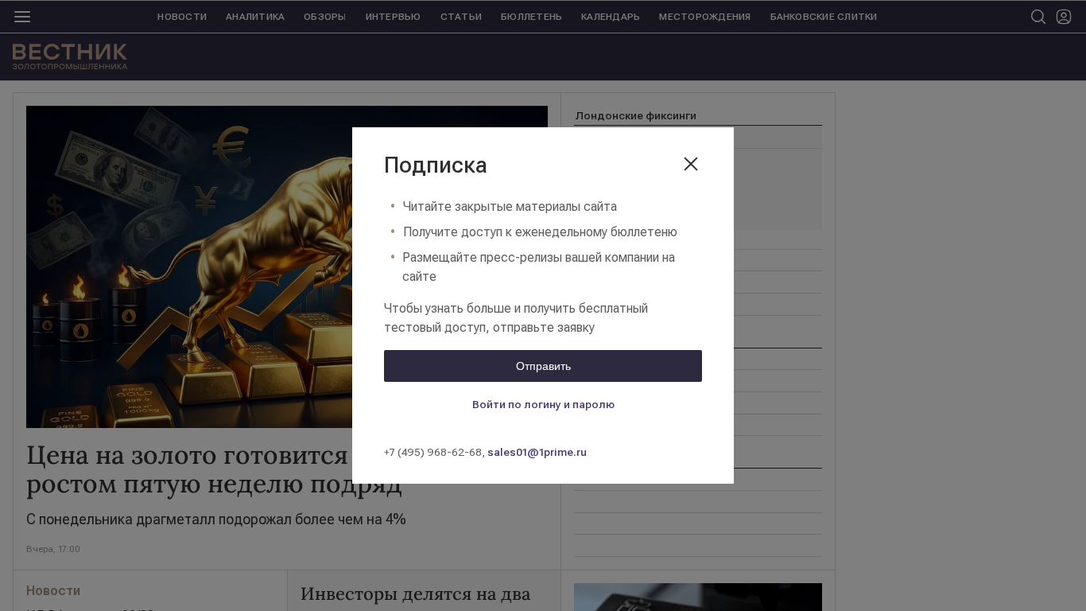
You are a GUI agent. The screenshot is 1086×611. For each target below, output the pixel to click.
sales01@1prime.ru (537, 452)
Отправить (543, 366)
